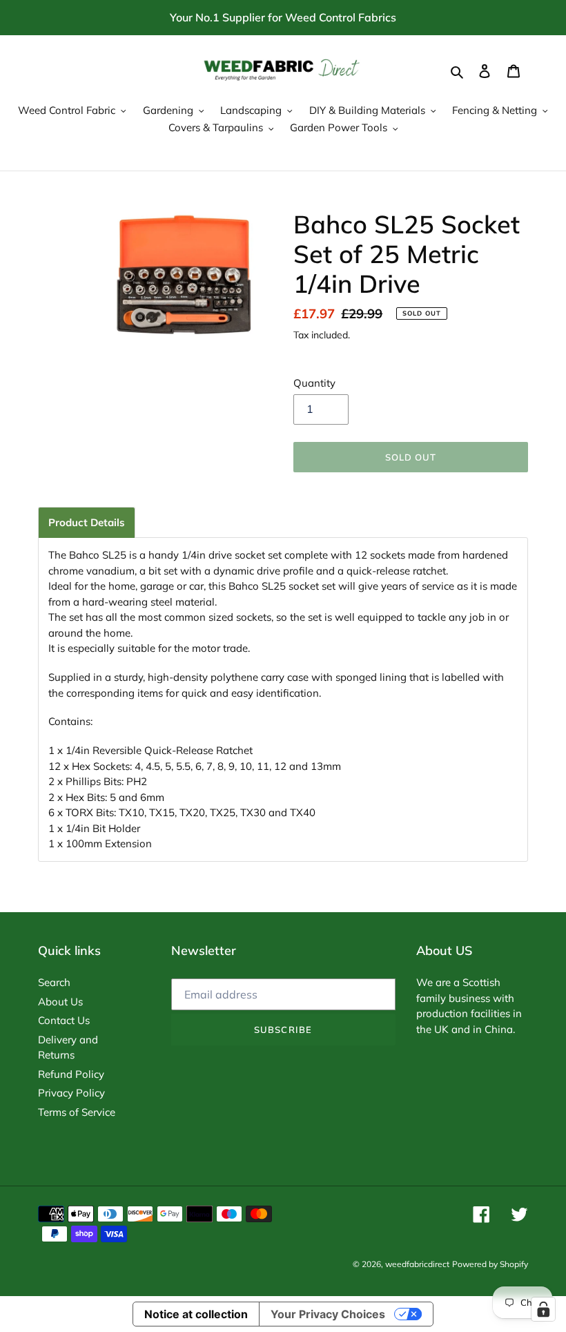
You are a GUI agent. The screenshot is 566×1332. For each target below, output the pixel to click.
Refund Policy (71, 1074)
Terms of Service (76, 1112)
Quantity (314, 382)
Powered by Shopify (490, 1264)
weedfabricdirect (417, 1264)
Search (54, 982)
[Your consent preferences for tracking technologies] (543, 1309)
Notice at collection (196, 1314)
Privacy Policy (71, 1092)
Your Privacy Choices (328, 1314)
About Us (60, 1001)
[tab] (86, 522)
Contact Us (64, 1020)
